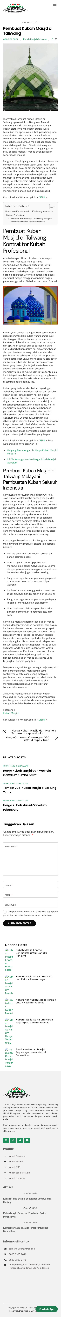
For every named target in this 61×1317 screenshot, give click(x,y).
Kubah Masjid (10, 713)
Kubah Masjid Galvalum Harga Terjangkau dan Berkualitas (34, 1021)
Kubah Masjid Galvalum (35, 39)
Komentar (11, 846)
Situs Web (10, 905)
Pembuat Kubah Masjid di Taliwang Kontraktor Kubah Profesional (30, 213)
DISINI (42, 197)
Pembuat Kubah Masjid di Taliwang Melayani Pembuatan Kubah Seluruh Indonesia (31, 220)
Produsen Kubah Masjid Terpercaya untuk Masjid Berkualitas (31, 1052)
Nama (9, 885)
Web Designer (10, 39)
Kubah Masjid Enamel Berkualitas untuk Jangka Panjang (31, 953)
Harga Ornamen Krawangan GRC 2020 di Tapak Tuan (27, 738)
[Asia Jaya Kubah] (15, 11)
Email (9, 895)
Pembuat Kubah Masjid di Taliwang (27, 31)
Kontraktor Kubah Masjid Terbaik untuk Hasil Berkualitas (36, 1001)
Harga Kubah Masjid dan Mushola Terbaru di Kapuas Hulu (34, 732)
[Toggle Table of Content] (50, 207)
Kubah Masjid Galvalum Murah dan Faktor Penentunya (34, 978)
